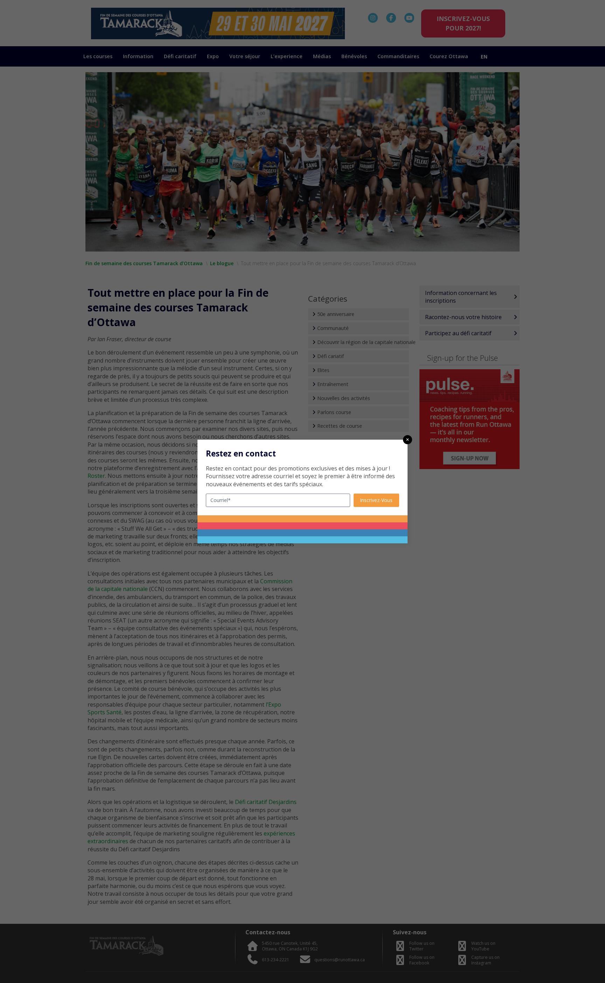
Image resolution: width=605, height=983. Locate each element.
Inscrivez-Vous (376, 500)
